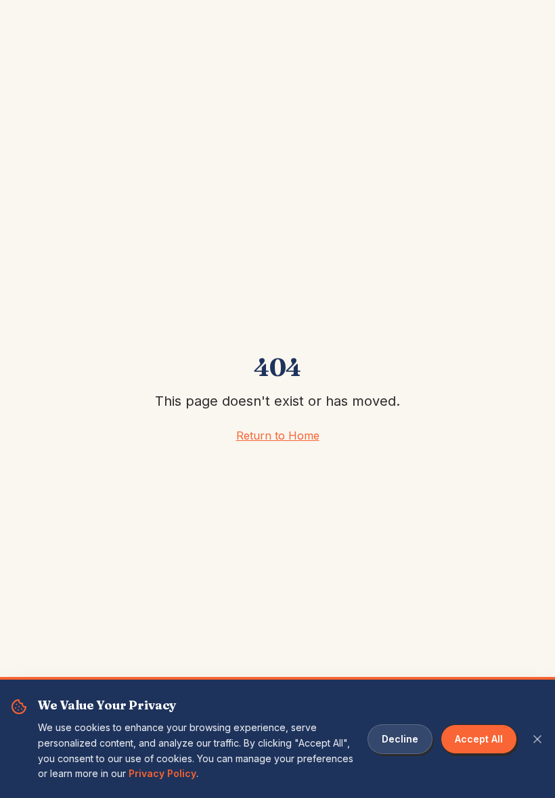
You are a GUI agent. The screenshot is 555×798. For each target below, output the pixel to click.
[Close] (537, 739)
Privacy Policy (162, 773)
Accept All (479, 739)
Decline (400, 739)
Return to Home (277, 435)
